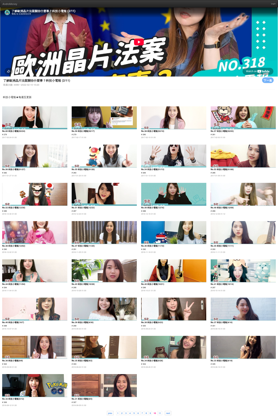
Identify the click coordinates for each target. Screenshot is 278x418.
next (168, 413)
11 (160, 413)
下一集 (268, 80)
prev (110, 413)
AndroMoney (9, 4)
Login (273, 4)
